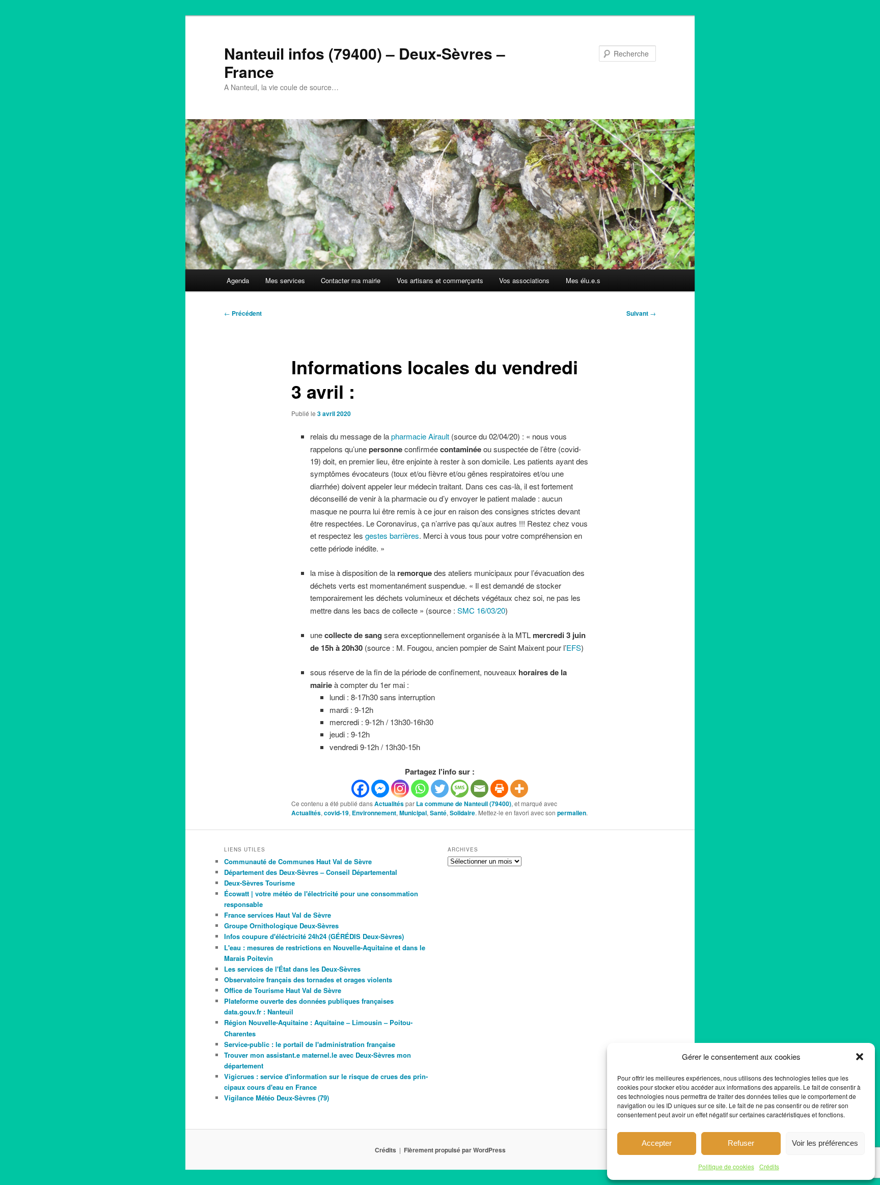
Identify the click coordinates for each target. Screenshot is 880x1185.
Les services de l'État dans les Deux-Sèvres (292, 969)
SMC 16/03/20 (481, 610)
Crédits (769, 1166)
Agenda (238, 280)
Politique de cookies (726, 1166)
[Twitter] (440, 788)
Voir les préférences (825, 1143)
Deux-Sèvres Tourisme (259, 883)
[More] (519, 788)
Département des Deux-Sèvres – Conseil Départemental (310, 872)
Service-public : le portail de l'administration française (309, 1044)
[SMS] (460, 788)
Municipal (413, 812)
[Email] (479, 788)
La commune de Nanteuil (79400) (463, 803)
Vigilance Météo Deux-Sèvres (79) (276, 1098)
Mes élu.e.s (583, 280)
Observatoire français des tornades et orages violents (308, 979)
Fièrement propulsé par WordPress (455, 1149)
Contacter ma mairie (350, 280)
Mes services (285, 280)
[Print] (499, 788)
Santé (438, 812)
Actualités (389, 803)
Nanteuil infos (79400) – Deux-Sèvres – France (364, 62)
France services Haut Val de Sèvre (277, 915)
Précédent (243, 313)
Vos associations (524, 280)
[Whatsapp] (420, 788)
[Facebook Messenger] (380, 788)
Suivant (641, 313)
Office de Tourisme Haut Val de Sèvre (282, 990)
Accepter (657, 1143)
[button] (860, 1057)
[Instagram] (400, 788)
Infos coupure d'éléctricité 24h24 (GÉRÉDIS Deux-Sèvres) (314, 936)
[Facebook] (360, 788)
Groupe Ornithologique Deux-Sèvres (281, 925)
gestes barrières (392, 535)
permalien (571, 812)
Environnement (374, 812)
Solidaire (462, 812)
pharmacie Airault (420, 436)
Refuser (741, 1143)
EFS (573, 647)
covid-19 (336, 812)
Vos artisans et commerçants (440, 280)
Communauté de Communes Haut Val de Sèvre (298, 861)
